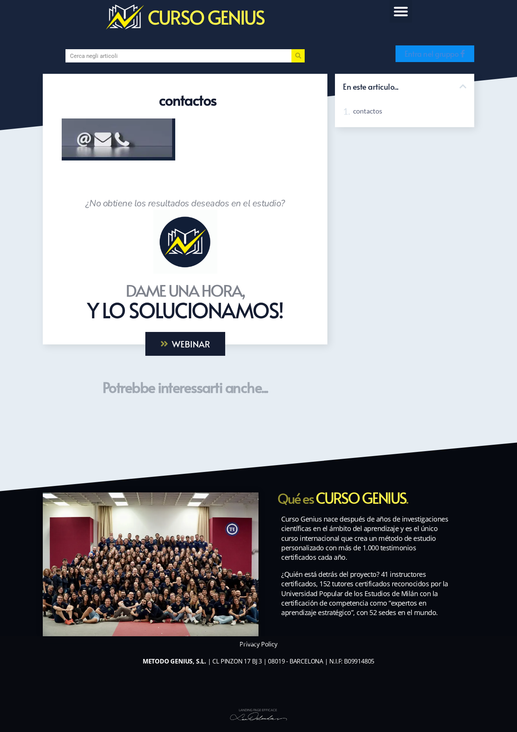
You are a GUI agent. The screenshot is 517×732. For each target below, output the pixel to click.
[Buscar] (298, 55)
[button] (400, 11)
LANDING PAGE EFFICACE (258, 710)
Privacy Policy (258, 644)
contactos (367, 111)
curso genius (206, 17)
